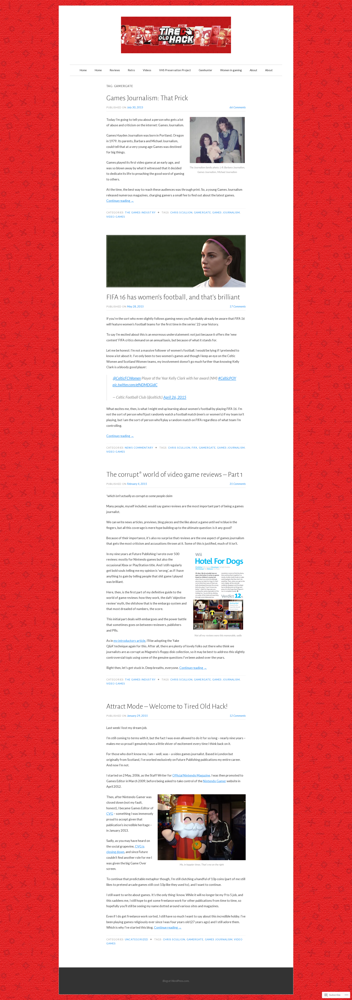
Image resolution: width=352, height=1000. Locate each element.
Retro (131, 70)
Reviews (115, 70)
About (253, 70)
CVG (109, 814)
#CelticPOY (227, 378)
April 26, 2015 (174, 397)
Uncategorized (136, 939)
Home (83, 70)
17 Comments (238, 306)
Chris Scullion (181, 212)
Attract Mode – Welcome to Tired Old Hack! (167, 706)
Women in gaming (231, 70)
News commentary (139, 447)
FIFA (194, 447)
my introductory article (129, 641)
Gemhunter (205, 70)
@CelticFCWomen (127, 378)
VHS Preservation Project (175, 70)
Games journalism (226, 212)
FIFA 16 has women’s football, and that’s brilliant (173, 297)
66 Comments (238, 107)
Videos (147, 70)
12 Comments (238, 715)
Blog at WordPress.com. (176, 980)
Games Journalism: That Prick (147, 98)
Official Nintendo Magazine (191, 775)
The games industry (140, 212)
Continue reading (120, 201)
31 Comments (238, 483)
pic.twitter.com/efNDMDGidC (135, 385)
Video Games (115, 216)
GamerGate (202, 212)
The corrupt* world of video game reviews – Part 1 (174, 474)
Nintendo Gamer (214, 781)
